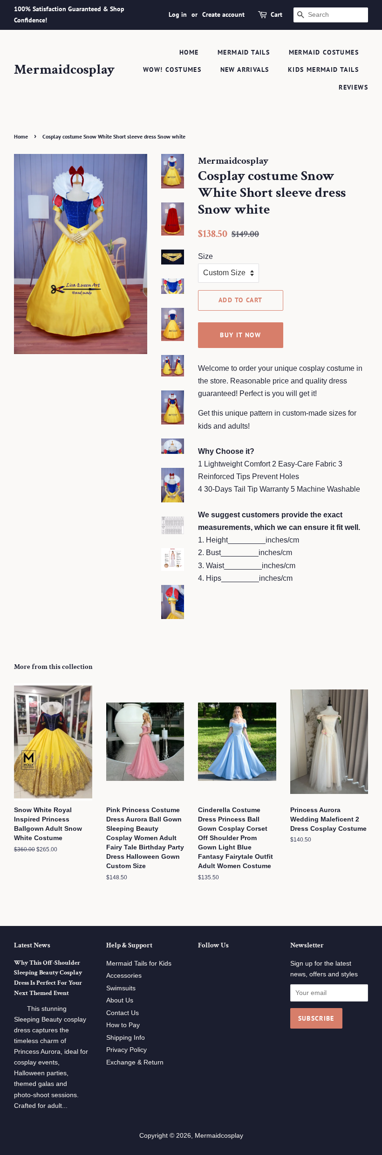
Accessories (124, 975)
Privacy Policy (126, 1049)
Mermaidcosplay (64, 70)
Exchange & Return (135, 1062)
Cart (276, 14)
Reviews (353, 87)
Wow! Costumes (172, 69)
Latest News (32, 945)
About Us (119, 1000)
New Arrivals (244, 69)
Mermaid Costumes (324, 52)
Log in (178, 14)
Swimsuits (121, 988)
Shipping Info (125, 1037)
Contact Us (122, 1012)
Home (189, 52)
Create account (223, 14)
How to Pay (123, 1025)
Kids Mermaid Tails (323, 69)
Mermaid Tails (244, 52)
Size (205, 256)
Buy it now (240, 335)
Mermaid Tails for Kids (138, 963)
